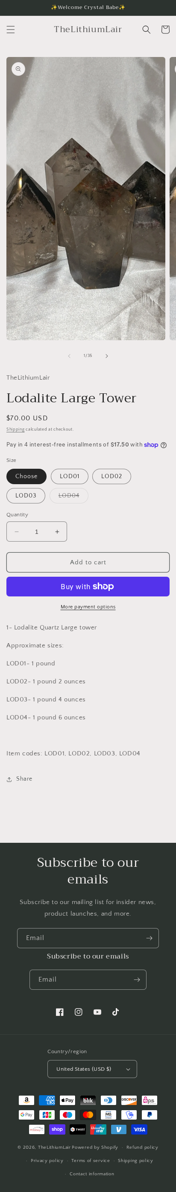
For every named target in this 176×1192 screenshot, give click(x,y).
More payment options (88, 607)
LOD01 (69, 476)
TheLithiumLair (54, 1147)
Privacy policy (47, 1160)
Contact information (92, 1174)
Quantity (17, 515)
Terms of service (90, 1160)
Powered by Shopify (95, 1147)
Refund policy (142, 1147)
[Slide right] (106, 356)
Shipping (15, 429)
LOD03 (25, 495)
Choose (26, 476)
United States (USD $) (83, 1069)
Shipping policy (135, 1160)
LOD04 (73, 497)
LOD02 (111, 476)
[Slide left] (69, 356)
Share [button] (24, 779)
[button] (10, 29)
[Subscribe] (149, 938)
